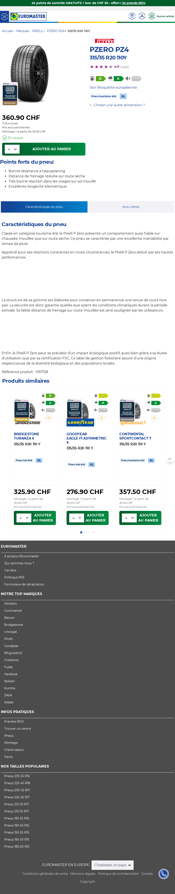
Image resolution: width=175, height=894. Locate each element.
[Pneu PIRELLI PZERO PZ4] (29, 74)
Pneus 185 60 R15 (16, 846)
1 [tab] (81, 532)
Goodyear (11, 646)
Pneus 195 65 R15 (16, 825)
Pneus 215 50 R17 (16, 804)
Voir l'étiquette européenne (113, 87)
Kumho (9, 688)
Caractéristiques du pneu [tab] (44, 207)
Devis (8, 757)
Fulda (8, 667)
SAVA (8, 695)
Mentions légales (82, 874)
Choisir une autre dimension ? (118, 105)
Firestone (11, 660)
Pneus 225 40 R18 (17, 783)
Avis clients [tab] (130, 207)
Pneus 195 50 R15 (16, 839)
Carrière (10, 570)
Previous (4, 459)
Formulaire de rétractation (24, 584)
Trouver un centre (17, 729)
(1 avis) (124, 66)
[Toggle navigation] (4, 16)
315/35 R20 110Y (108, 57)
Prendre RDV (14, 721)
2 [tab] (87, 532)
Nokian (9, 681)
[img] (48, 418)
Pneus (8, 736)
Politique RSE (14, 577)
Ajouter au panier (51, 149)
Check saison (14, 750)
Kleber (9, 702)
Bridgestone (13, 625)
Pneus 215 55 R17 (16, 811)
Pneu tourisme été (103, 96)
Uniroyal (10, 632)
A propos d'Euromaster (21, 556)
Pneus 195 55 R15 (16, 832)
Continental (13, 611)
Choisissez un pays (110, 865)
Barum (9, 618)
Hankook (11, 674)
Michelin (10, 604)
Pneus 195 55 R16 (16, 818)
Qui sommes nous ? (19, 563)
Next (170, 459)
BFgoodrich (13, 653)
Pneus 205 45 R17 (17, 790)
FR (166, 8)
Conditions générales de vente (45, 874)
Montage (11, 743)
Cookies (147, 874)
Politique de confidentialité (118, 874)
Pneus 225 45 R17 (17, 797)
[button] (48, 418)
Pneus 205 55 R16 (17, 776)
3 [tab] (94, 532)
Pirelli (8, 639)
